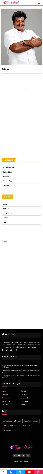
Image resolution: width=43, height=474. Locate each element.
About (23, 405)
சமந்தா (17, 425)
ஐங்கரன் (35, 421)
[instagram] (38, 472)
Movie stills (7, 213)
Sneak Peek (7, 177)
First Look (24, 401)
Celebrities (7, 172)
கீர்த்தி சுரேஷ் (26, 425)
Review (23, 391)
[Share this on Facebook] (11, 472)
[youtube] (29, 472)
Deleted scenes (9, 186)
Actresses (5, 398)
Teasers (24, 394)
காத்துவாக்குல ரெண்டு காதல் (12, 421)
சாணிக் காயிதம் (8, 425)
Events (5, 218)
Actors (5, 204)
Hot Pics (5, 405)
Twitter (4, 242)
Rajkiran (5, 69)
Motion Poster (8, 181)
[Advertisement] (18, 134)
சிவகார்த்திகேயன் (8, 430)
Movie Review (8, 168)
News (4, 391)
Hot (4, 222)
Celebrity (5, 394)
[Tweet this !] (20, 472)
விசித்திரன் (27, 421)
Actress (6, 209)
